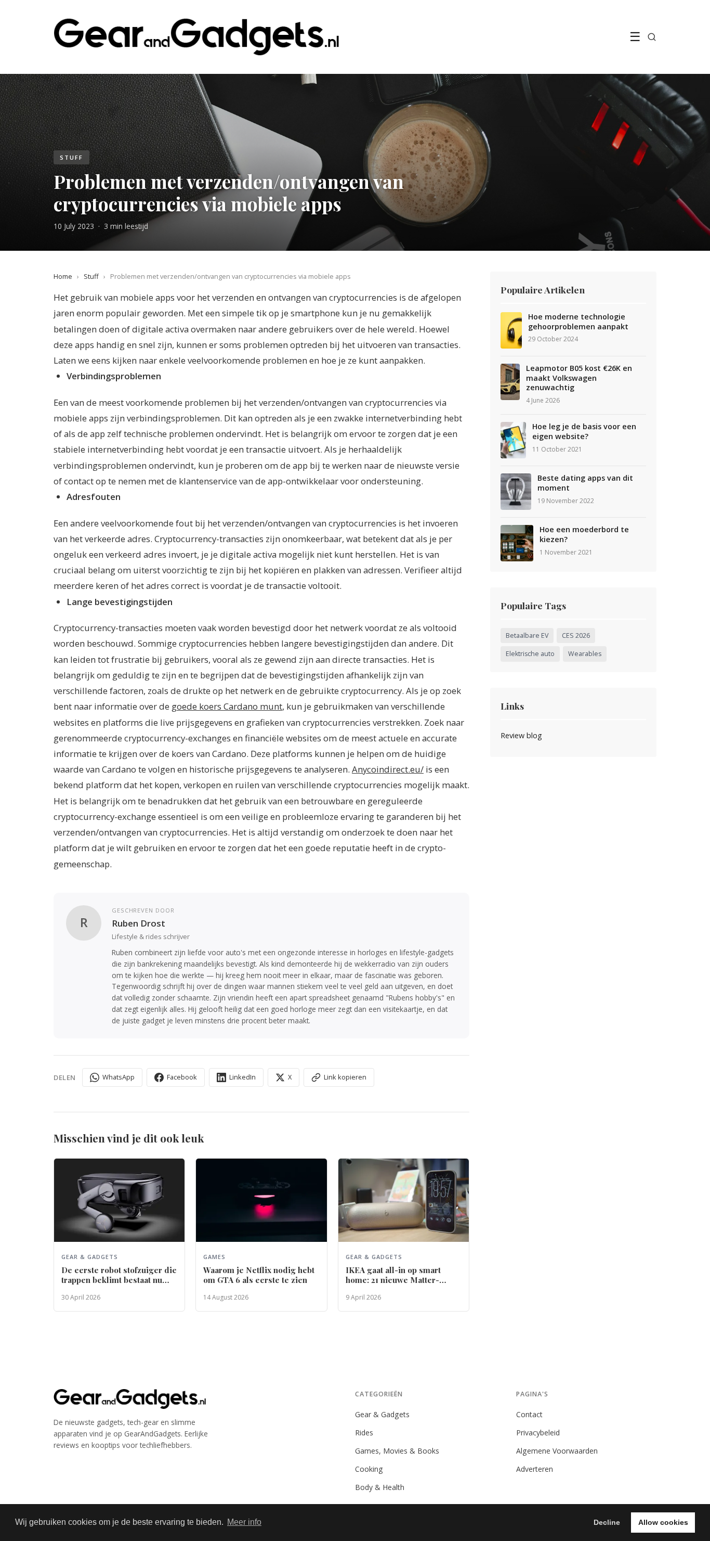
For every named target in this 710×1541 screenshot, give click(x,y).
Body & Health (379, 1487)
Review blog (521, 735)
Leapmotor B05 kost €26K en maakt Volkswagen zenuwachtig (579, 378)
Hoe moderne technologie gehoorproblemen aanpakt (578, 321)
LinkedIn (242, 1077)
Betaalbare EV (527, 635)
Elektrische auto (530, 653)
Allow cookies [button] (663, 1522)
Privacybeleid (538, 1432)
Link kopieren (345, 1077)
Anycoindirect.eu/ (388, 769)
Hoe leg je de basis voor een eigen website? (584, 431)
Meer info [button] (244, 1522)
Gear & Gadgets (382, 1414)
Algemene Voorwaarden (557, 1451)
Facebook (182, 1077)
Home (63, 276)
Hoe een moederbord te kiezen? (584, 534)
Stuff (91, 276)
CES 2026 (576, 635)
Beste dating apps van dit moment (585, 483)
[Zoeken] (651, 37)
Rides (364, 1432)
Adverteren (534, 1469)
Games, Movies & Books (397, 1451)
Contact (529, 1414)
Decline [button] (607, 1522)
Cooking (369, 1469)
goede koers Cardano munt (227, 706)
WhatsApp (118, 1077)
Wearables (584, 653)
